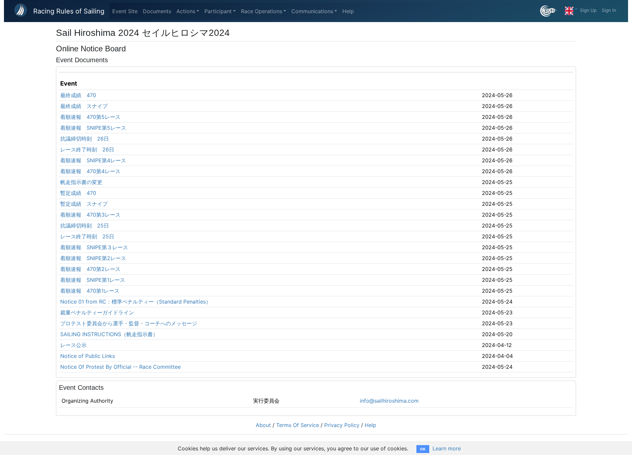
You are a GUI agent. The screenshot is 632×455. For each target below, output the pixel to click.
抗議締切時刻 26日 (84, 138)
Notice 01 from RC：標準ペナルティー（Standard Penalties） (135, 301)
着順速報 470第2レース (90, 269)
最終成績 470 (78, 95)
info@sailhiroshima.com (389, 400)
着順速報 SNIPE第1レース (92, 280)
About (263, 425)
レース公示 (73, 345)
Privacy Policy (341, 425)
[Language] (571, 9)
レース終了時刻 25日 (87, 236)
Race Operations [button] (261, 11)
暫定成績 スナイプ (84, 204)
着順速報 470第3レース (90, 214)
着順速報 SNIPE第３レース (94, 247)
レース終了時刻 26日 (87, 149)
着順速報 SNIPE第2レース (93, 258)
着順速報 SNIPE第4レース (93, 160)
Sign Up (588, 10)
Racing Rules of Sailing (68, 11)
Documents (157, 11)
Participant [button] (218, 11)
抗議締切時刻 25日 (84, 225)
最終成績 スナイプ (84, 106)
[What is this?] (551, 11)
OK (423, 449)
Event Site (125, 11)
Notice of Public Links (87, 356)
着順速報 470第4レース (90, 171)
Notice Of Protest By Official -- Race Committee (120, 366)
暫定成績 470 (78, 193)
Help (348, 11)
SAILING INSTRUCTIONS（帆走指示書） (109, 334)
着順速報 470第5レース (90, 117)
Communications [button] (312, 11)
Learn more (447, 448)
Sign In (609, 10)
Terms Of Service (297, 425)
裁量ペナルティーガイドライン (97, 312)
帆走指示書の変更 (81, 182)
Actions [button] (185, 11)
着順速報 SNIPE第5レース (93, 127)
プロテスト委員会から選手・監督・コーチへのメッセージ (128, 323)
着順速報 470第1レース (89, 290)
